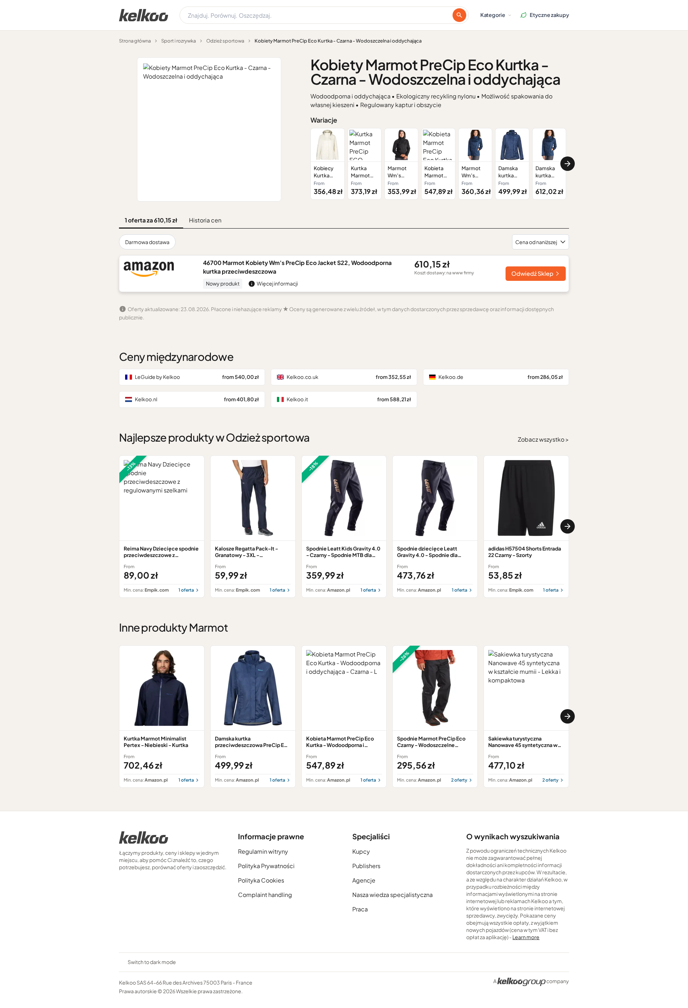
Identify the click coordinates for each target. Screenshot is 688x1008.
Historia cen (205, 220)
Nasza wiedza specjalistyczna (392, 894)
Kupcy (361, 851)
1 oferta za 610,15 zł (151, 220)
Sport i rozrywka (178, 41)
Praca (360, 909)
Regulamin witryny (263, 851)
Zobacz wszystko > (543, 439)
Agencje (363, 880)
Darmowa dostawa (147, 242)
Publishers (366, 866)
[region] (439, 164)
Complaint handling (265, 894)
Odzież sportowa (225, 41)
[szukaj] (459, 15)
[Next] (567, 163)
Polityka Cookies (261, 880)
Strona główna (135, 41)
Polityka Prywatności (266, 866)
